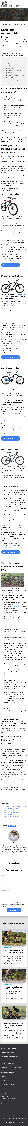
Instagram (25, 1118)
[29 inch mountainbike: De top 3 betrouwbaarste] (14, 975)
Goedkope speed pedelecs (11, 812)
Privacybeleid (18, 1111)
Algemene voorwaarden (11, 1114)
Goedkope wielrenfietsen (11, 808)
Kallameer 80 (4, 1094)
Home (2, 24)
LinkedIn (22, 1118)
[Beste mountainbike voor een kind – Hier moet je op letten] (14, 937)
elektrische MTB (18, 606)
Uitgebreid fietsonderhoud (10, 1056)
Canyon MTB (7, 635)
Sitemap (21, 1114)
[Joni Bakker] (14, 835)
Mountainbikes (16, 24)
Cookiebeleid (9, 1111)
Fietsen (10, 24)
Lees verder (17, 963)
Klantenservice (4, 1101)
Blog (6, 24)
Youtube (13, 1118)
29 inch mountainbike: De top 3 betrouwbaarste (13, 988)
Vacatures (5, 1080)
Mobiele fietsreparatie (8, 1052)
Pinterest (19, 1118)
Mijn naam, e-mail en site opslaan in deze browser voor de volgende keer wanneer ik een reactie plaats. (12, 904)
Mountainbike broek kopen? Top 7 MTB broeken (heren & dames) (14, 1025)
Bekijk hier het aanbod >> (10, 265)
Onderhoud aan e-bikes (8, 1060)
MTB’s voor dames (21, 488)
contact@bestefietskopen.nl (11, 1098)
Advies (9, 1118)
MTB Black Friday (9, 814)
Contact (4, 1088)
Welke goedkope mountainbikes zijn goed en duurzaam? (13, 70)
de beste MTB (8, 156)
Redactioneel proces (8, 1084)
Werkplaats (4, 1103)
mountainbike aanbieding (8, 421)
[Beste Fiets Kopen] (10, 4)
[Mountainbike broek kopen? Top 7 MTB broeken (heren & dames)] (14, 1012)
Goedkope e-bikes (9, 810)
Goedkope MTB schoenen (11, 816)
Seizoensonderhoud (8, 1063)
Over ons (4, 1076)
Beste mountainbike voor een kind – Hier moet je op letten (14, 951)
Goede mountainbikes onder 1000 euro (15, 806)
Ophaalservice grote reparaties (11, 1067)
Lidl (12, 715)
